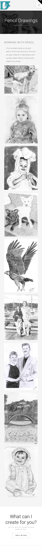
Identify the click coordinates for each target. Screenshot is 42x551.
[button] (39, 5)
